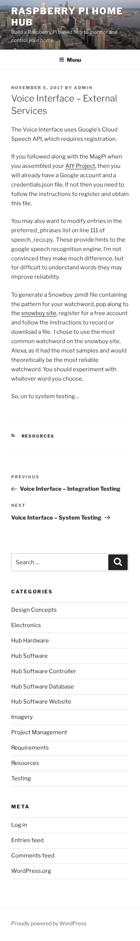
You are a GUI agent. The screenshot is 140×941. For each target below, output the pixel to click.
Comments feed (33, 855)
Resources (38, 436)
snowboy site (38, 313)
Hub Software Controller (43, 671)
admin (83, 87)
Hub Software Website (41, 701)
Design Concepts (34, 609)
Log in (19, 825)
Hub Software (29, 656)
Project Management (39, 732)
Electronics (26, 625)
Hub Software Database (42, 686)
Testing (21, 778)
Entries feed (27, 840)
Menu (74, 60)
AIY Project (80, 166)
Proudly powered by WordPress (48, 923)
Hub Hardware (30, 640)
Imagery (22, 717)
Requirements (30, 747)
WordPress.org (31, 871)
